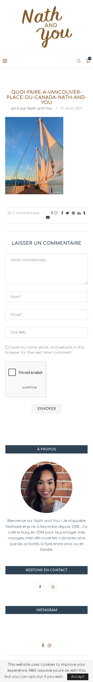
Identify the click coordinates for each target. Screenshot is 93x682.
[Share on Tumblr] (84, 213)
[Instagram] (53, 587)
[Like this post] (56, 213)
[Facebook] (40, 587)
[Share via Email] (48, 217)
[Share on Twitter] (67, 213)
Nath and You (39, 108)
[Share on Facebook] (62, 213)
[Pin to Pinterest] (73, 213)
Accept (77, 677)
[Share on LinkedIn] (79, 213)
